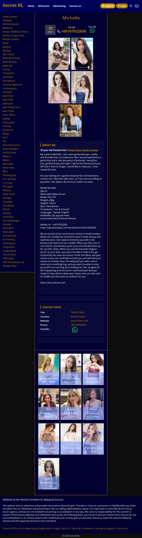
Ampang (7, 20)
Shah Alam (8, 231)
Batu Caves (8, 54)
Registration (45, 528)
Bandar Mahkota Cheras (15, 31)
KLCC (5, 137)
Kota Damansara (11, 145)
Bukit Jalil (7, 65)
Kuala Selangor (10, 148)
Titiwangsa (8, 258)
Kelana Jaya (9, 122)
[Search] (131, 5)
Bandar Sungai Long (13, 35)
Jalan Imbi (8, 99)
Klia (5, 141)
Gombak (7, 92)
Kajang (6, 118)
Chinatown (8, 73)
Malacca (7, 156)
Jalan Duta (8, 95)
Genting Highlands (12, 84)
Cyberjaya (8, 76)
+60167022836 (73, 31)
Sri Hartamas (10, 235)
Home (31, 5)
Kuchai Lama (9, 152)
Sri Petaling (9, 239)
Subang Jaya (9, 243)
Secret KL (13, 5)
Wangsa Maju (10, 265)
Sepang (7, 213)
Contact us (75, 5)
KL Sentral (8, 129)
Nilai (5, 171)
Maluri (6, 160)
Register (109, 5)
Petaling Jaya (9, 175)
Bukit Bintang (10, 61)
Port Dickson (9, 179)
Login (123, 5)
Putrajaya (8, 186)
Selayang (7, 201)
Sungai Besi (9, 246)
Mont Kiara (8, 167)
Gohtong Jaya (10, 88)
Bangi (6, 42)
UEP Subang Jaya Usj (13, 262)
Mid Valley (8, 163)
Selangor (7, 197)
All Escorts (43, 5)
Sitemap (99, 528)
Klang (6, 133)
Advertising (59, 5)
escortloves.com (79, 320)
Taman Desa (74, 150)
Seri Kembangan (11, 220)
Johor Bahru (9, 114)
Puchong (7, 182)
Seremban (8, 216)
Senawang (8, 205)
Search (65, 528)
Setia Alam (8, 228)
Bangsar (7, 46)
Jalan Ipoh (8, 103)
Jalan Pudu (8, 110)
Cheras (6, 69)
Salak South (9, 194)
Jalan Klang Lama (11, 107)
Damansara (9, 80)
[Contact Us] (136, 5)
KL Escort (45, 287)
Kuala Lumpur (90, 150)
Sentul (6, 209)
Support (110, 528)
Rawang (7, 190)
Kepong (7, 126)
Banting (7, 50)
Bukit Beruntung (11, 58)
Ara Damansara (11, 24)
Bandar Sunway (11, 39)
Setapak (7, 224)
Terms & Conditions (82, 528)
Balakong (7, 27)
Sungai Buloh (10, 250)
